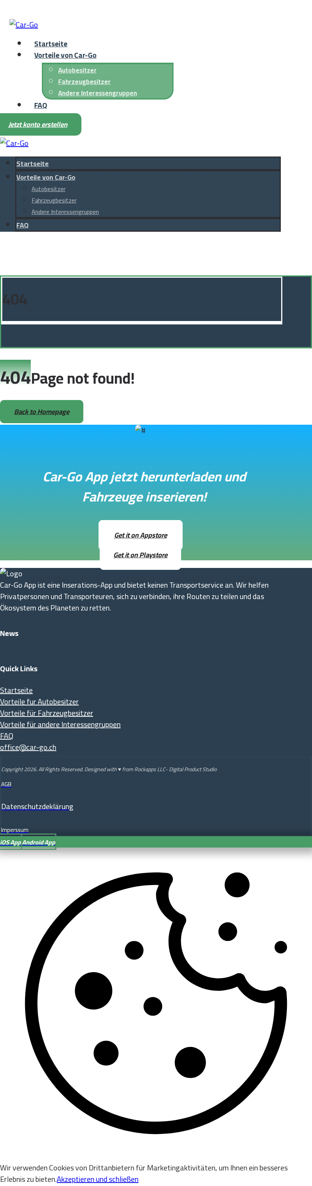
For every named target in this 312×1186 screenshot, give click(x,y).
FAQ (6, 736)
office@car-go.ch (28, 747)
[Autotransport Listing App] (24, 24)
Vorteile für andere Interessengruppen (60, 724)
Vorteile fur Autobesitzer (39, 701)
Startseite (16, 690)
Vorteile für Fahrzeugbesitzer (46, 713)
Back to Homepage (41, 411)
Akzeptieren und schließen (97, 1179)
